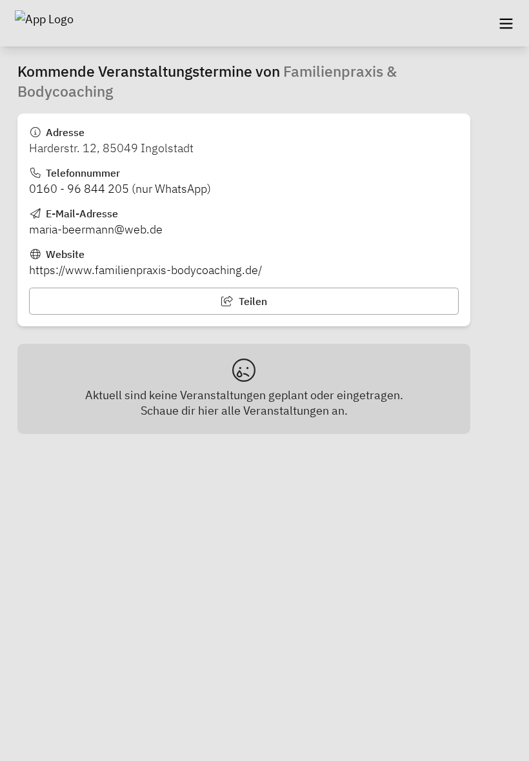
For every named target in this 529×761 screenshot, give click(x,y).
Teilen (251, 301)
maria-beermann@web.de (96, 229)
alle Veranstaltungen (275, 410)
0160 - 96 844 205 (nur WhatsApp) (120, 188)
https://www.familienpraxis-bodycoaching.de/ (145, 269)
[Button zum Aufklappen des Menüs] (506, 23)
